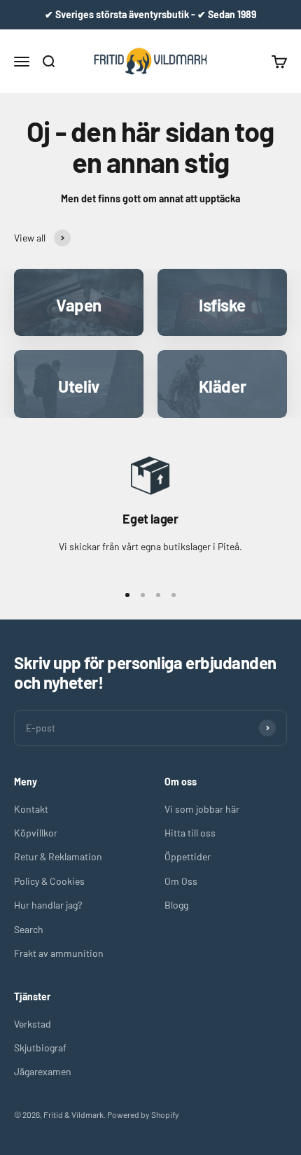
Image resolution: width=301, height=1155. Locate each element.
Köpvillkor (35, 833)
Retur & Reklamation (58, 856)
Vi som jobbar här (201, 809)
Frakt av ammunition (59, 953)
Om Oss (180, 881)
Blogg (176, 905)
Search (28, 929)
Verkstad (32, 1024)
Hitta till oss (190, 833)
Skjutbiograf (40, 1048)
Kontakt (31, 809)
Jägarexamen (42, 1071)
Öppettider (187, 856)
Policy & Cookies (49, 881)
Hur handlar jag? (48, 905)
